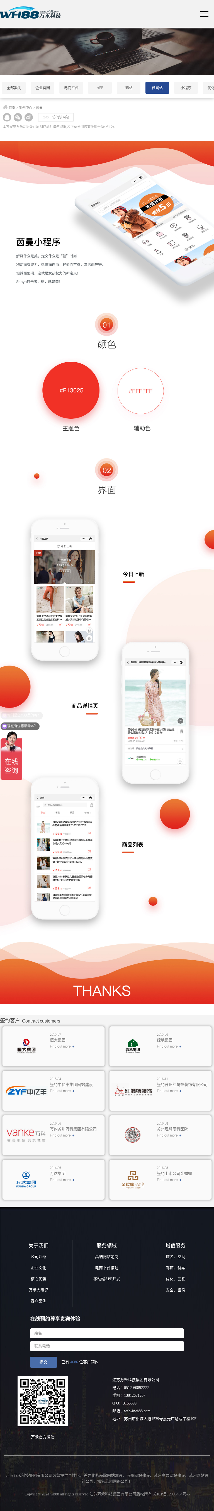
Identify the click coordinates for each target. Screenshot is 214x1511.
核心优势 (38, 1279)
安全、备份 (175, 1290)
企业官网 (42, 88)
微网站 (157, 88)
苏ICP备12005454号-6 (171, 1494)
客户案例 (38, 1301)
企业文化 (38, 1268)
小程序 (186, 88)
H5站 (129, 88)
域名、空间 (175, 1257)
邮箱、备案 (175, 1268)
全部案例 (14, 88)
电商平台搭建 (106, 1268)
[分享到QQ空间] (7, 117)
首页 (12, 108)
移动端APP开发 (106, 1279)
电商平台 (71, 88)
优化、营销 (175, 1279)
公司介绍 (38, 1257)
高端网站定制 (106, 1257)
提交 (43, 1362)
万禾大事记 (38, 1290)
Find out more (60, 1046)
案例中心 (25, 108)
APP (100, 88)
